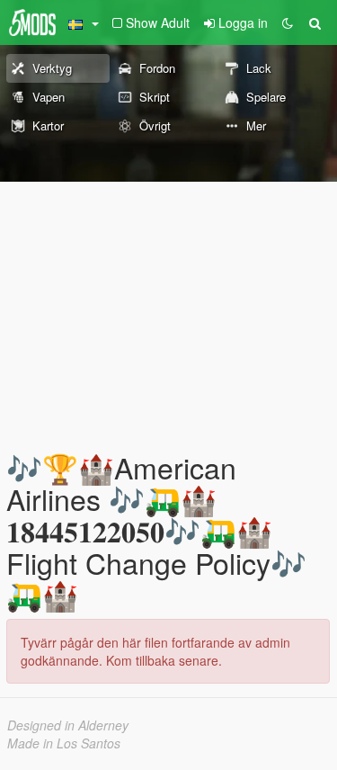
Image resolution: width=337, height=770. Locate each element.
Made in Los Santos (63, 743)
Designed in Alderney (68, 725)
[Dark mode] (287, 22)
